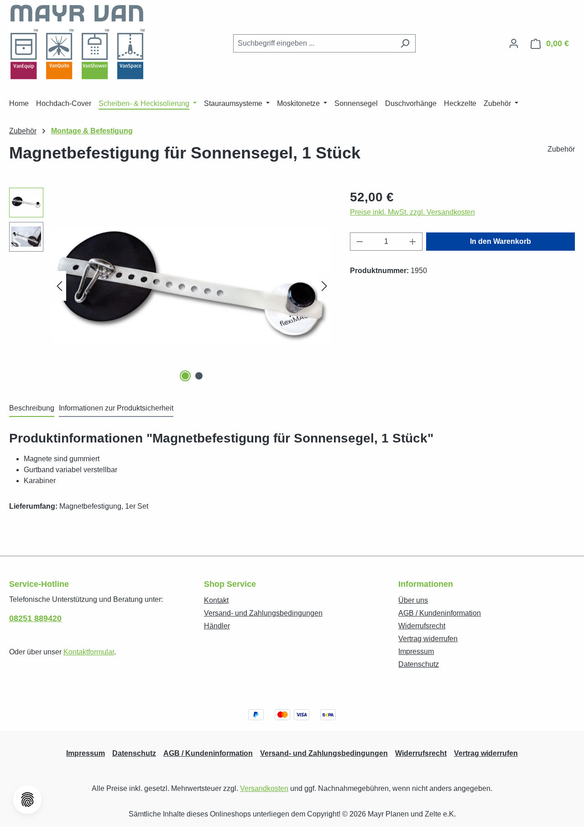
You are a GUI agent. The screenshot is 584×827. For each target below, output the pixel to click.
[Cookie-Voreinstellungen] (27, 799)
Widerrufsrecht (421, 626)
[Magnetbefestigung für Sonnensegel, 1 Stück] (191, 286)
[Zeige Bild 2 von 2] (199, 375)
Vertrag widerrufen (428, 639)
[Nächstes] (324, 285)
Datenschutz (418, 664)
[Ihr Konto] (514, 43)
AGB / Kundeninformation (439, 613)
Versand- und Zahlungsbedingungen (263, 613)
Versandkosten (264, 788)
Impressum (416, 651)
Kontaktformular (88, 652)
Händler (217, 626)
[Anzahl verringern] (359, 241)
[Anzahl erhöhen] (412, 241)
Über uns (413, 600)
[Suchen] (405, 43)
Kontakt (216, 600)
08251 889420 (35, 618)
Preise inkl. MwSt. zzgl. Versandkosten (412, 212)
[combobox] (314, 43)
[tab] (31, 408)
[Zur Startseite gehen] (77, 42)
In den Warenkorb (500, 241)
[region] (170, 286)
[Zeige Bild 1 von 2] (185, 375)
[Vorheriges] (59, 285)
